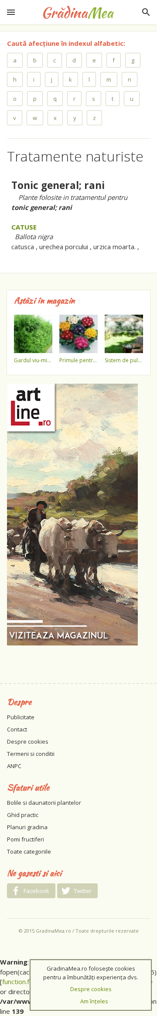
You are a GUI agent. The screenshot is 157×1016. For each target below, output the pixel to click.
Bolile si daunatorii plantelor (44, 803)
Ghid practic (22, 815)
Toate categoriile (29, 851)
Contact (17, 729)
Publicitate (20, 717)
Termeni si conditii (31, 754)
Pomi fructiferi (25, 839)
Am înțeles (94, 1001)
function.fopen (23, 981)
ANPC (14, 766)
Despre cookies (27, 741)
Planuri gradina (27, 827)
